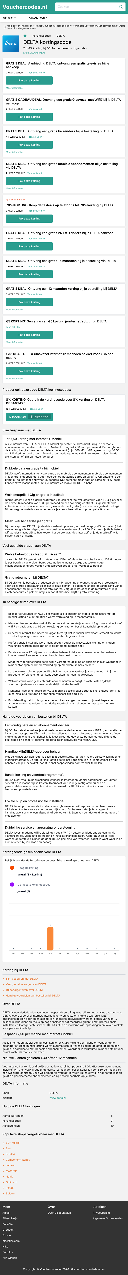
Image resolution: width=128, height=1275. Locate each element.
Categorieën (37, 17)
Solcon (10, 1193)
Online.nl (11, 1182)
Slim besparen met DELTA (22, 978)
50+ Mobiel (13, 1142)
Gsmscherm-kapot (18, 1159)
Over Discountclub (59, 1212)
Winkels (7, 17)
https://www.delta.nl (34, 53)
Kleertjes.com (11, 1241)
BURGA (10, 1154)
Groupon (8, 1229)
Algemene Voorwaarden (108, 1218)
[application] (64, 928)
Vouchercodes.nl (24, 7)
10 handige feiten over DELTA (24, 990)
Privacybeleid (101, 1212)
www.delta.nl (58, 1097)
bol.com (7, 1224)
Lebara (10, 1165)
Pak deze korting (29, 80)
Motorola (11, 1171)
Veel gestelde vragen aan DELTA (26, 984)
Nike (5, 1246)
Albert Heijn (10, 1218)
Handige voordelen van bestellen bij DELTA (33, 995)
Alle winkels (9, 1257)
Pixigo (10, 1187)
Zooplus (7, 1252)
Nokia (9, 1176)
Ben (8, 1148)
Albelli (6, 1212)
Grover (6, 1235)
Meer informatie (14, 88)
